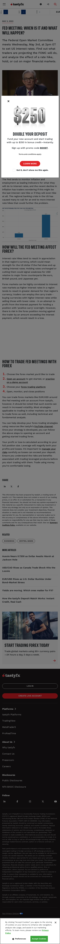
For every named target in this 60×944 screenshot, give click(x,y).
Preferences (20, 939)
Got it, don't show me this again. (32, 170)
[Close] (55, 922)
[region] (30, 931)
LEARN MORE (30, 163)
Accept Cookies (39, 939)
